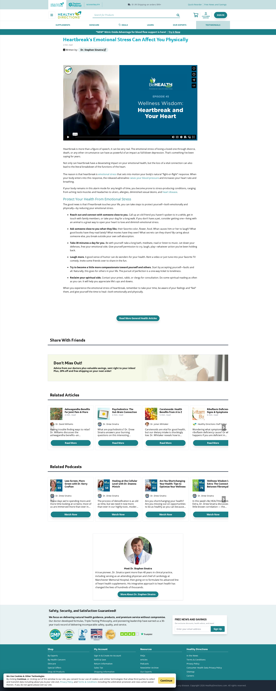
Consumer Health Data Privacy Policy (204, 667)
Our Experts (146, 671)
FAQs (142, 655)
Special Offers (54, 667)
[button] (220, 15)
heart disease (170, 191)
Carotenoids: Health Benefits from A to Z (171, 411)
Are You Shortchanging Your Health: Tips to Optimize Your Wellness (173, 483)
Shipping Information (104, 671)
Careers (190, 675)
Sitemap (190, 671)
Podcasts (144, 663)
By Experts (53, 655)
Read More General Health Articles (138, 318)
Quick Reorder (195, 4)
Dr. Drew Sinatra (111, 424)
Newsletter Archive (149, 667)
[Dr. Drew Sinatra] (52, 496)
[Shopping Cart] (195, 15)
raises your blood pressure (144, 177)
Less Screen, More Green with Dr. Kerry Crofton (76, 483)
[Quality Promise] (110, 634)
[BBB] (82, 634)
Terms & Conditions (87, 682)
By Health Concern (57, 659)
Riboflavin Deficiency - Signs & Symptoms (219, 411)
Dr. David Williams (64, 424)
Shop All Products (56, 671)
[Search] (178, 15)
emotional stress (107, 174)
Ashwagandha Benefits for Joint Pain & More (77, 411)
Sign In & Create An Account (107, 655)
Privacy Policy (66, 682)
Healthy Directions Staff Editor (212, 424)
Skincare (52, 663)
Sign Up (218, 629)
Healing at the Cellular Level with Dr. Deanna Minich (124, 483)
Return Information (103, 663)
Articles (143, 659)
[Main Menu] (51, 15)
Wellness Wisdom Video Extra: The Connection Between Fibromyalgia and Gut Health (220, 483)
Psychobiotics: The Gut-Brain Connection (124, 411)
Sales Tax (98, 667)
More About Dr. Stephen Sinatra (137, 594)
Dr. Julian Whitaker (159, 424)
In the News (192, 655)
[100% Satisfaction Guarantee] (69, 634)
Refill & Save (100, 659)
